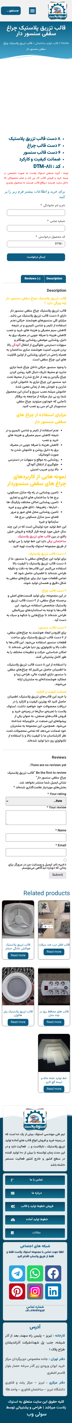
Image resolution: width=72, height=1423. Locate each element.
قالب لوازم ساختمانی (46, 43)
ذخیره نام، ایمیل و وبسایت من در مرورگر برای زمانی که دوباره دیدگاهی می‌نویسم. (37, 866)
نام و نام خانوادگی (53, 206)
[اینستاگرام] (35, 1291)
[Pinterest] (17, 1291)
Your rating (56, 794)
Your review (56, 807)
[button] (32, 10)
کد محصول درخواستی (50, 237)
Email (60, 845)
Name (60, 830)
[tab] (54, 279)
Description (54, 278)
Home (65, 43)
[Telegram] (17, 1273)
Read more (54, 952)
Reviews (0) (33, 278)
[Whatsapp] (35, 1273)
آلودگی (16, 345)
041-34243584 (35, 1311)
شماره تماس (56, 221)
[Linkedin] (53, 1291)
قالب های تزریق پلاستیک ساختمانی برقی (42, 539)
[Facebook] (53, 1273)
